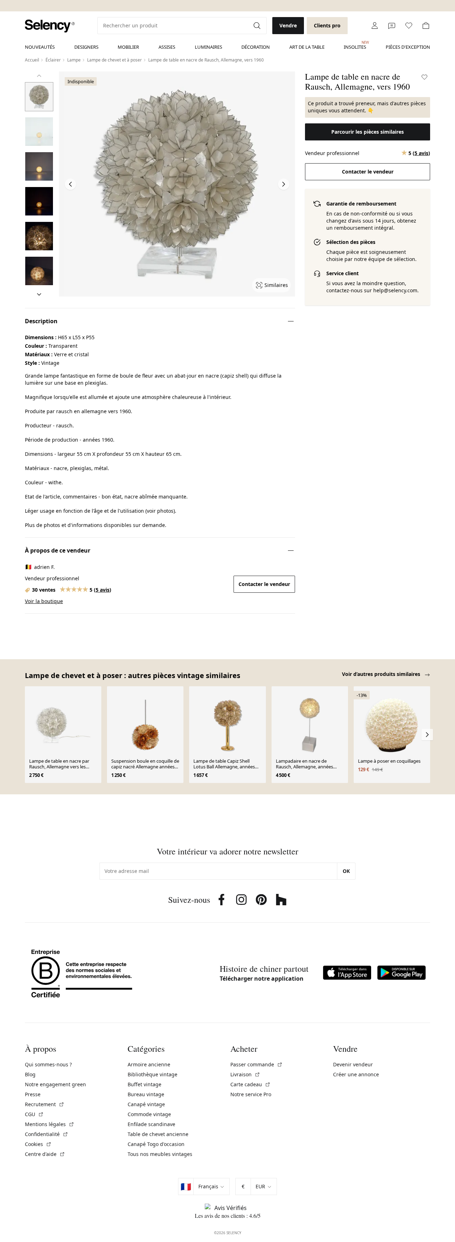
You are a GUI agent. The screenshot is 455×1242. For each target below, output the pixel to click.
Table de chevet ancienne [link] (158, 1134)
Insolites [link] (355, 45)
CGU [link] (34, 1114)
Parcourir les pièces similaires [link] (367, 131)
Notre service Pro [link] (250, 1094)
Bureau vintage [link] (146, 1094)
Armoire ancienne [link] (149, 1064)
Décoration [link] (255, 47)
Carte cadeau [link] (250, 1084)
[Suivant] (39, 294)
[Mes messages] (391, 25)
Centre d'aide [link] (45, 1154)
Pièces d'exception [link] (408, 47)
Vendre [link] (288, 25)
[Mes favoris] (409, 25)
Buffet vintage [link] (144, 1084)
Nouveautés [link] (40, 47)
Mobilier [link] (128, 47)
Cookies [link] (38, 1144)
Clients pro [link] (327, 25)
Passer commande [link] (256, 1064)
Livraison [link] (245, 1074)
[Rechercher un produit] (257, 25)
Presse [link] (33, 1094)
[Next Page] (283, 184)
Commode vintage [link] (149, 1114)
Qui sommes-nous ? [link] (48, 1064)
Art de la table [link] (307, 47)
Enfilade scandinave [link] (151, 1124)
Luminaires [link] (208, 47)
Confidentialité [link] (46, 1134)
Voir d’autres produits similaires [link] (382, 674)
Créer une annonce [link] (356, 1074)
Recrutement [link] (44, 1104)
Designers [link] (86, 47)
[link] (50, 26)
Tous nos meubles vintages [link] (160, 1154)
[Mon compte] (374, 25)
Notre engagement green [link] (55, 1084)
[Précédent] (39, 75)
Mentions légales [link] (49, 1124)
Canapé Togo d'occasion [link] (156, 1144)
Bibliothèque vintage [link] (152, 1074)
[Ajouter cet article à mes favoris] (424, 77)
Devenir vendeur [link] (353, 1064)
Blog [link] (30, 1074)
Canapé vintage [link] (146, 1104)
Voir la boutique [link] (44, 601)
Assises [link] (167, 47)
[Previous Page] (70, 184)
